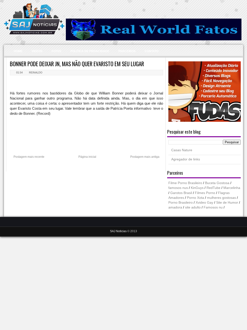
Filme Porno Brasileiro (185, 183)
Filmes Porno (205, 193)
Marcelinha (231, 188)
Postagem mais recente (29, 156)
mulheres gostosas (221, 198)
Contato (151, 51)
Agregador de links (185, 159)
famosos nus (178, 188)
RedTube (213, 188)
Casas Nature (181, 150)
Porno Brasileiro (180, 202)
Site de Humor (227, 202)
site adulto (193, 207)
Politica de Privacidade (89, 51)
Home (18, 51)
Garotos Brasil (181, 193)
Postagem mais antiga (144, 156)
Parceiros (127, 51)
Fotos (56, 51)
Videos (37, 51)
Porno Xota (195, 198)
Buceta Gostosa (217, 183)
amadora (175, 207)
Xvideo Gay (204, 202)
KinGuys (197, 188)
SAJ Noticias (118, 231)
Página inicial (87, 156)
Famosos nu (213, 207)
